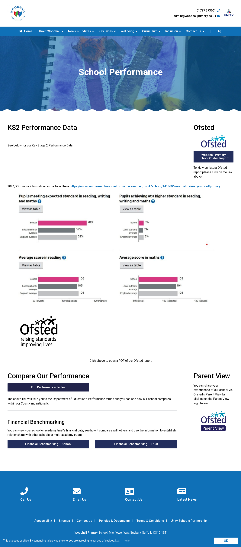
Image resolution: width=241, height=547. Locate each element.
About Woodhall (49, 31)
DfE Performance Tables (48, 387)
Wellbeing (127, 31)
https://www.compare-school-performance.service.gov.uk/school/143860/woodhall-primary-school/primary (145, 186)
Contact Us (193, 31)
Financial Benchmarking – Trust (136, 444)
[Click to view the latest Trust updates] (229, 13)
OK (226, 540)
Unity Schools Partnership (189, 520)
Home (27, 31)
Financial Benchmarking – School (48, 444)
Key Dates (106, 31)
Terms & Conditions (150, 520)
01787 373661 (207, 10)
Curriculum (149, 31)
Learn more (122, 540)
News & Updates (79, 31)
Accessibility (43, 520)
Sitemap (64, 520)
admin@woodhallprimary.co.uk (195, 16)
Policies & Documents (114, 520)
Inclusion (171, 31)
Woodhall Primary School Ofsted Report (214, 156)
